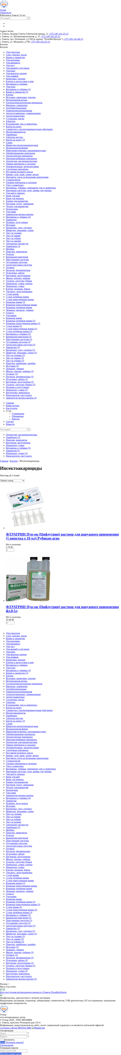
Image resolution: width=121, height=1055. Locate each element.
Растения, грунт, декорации (20, 203)
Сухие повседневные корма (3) (21, 328)
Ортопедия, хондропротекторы (21, 161)
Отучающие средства (16, 262)
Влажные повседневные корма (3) (23, 323)
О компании (18, 413)
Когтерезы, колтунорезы (18, 275)
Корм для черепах (15, 198)
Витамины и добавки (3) (18, 89)
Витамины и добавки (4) (18, 217)
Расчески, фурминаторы (18, 270)
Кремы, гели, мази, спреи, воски (22, 174)
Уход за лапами (13, 241)
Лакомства (11, 219)
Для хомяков (12, 76)
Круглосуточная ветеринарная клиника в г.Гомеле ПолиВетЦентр (33, 992)
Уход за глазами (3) (15, 355)
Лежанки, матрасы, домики (19, 310)
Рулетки (10, 254)
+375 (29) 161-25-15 (50, 36)
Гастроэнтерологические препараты (24, 102)
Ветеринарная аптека (16, 100)
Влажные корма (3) (15, 302)
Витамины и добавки (16, 84)
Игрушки (10, 225)
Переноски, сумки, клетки (19, 283)
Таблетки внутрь (14, 137)
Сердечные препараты (17, 169)
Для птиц (10, 86)
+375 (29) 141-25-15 (58, 34)
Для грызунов (13, 52)
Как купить (11, 408)
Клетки (9, 94)
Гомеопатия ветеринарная (19, 110)
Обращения (17, 416)
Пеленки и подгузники (17, 387)
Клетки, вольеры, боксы (18, 289)
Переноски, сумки (15, 286)
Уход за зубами (13, 238)
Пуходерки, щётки (15, 273)
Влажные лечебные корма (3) (20, 320)
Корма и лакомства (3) (17, 92)
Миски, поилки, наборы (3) (19, 371)
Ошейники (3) (13, 246)
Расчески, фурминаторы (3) (19, 376)
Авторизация (6, 1045)
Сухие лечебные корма (17, 297)
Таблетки (10, 121)
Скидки (10, 421)
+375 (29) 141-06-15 (73, 39)
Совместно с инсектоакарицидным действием (29, 129)
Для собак (11, 211)
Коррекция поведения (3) (18, 336)
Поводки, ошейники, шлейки (21, 363)
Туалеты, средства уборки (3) (20, 384)
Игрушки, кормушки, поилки (21, 97)
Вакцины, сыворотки (16, 105)
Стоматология (13, 180)
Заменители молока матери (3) (21, 398)
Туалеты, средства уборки (19, 281)
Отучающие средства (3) (18, 342)
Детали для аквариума (17, 206)
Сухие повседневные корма (20, 299)
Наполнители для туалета (19, 395)
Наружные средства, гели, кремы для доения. (29, 190)
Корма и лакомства (15, 57)
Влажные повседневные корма (21, 305)
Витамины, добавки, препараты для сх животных (31, 187)
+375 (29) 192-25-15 (40, 41)
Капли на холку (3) (15, 140)
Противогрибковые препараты (21, 158)
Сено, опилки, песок (16, 54)
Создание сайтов (16, 1028)
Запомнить (9, 1039)
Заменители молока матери (19, 214)
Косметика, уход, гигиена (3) (20, 350)
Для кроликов (13, 60)
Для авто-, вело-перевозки (19, 291)
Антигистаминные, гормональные (23, 113)
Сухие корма (12, 294)
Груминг (10, 267)
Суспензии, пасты (15, 118)
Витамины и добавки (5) (18, 334)
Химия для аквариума (17, 201)
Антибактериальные (16, 108)
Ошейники (11, 134)
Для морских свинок (16, 73)
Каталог (14, 461)
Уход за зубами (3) (15, 360)
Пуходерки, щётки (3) (17, 379)
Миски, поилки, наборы (18, 278)
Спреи (9, 142)
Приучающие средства (17, 259)
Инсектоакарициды (16, 132)
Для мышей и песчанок (17, 68)
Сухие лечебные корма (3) (19, 331)
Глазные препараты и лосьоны (21, 182)
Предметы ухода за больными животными (27, 177)
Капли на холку (14, 126)
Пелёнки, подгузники (17, 222)
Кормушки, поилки (15, 78)
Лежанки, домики (15, 368)
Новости (10, 424)
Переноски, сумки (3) (17, 390)
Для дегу (10, 65)
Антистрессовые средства (19, 265)
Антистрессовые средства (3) (20, 344)
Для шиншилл (13, 62)
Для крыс (10, 70)
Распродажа (12, 209)
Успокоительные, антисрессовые (22, 166)
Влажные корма (14, 318)
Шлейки (10, 249)
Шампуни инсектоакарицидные (22, 145)
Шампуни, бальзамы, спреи (20, 230)
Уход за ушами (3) (15, 358)
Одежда (10, 313)
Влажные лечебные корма (19, 307)
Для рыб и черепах (15, 193)
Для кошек (11, 315)
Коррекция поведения (17, 257)
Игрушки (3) (12, 366)
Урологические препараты (19, 156)
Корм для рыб (13, 195)
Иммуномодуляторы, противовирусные (26, 150)
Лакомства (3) (13, 347)
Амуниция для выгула (17, 243)
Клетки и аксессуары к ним (20, 81)
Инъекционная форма (17, 148)
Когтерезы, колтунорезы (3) (20, 382)
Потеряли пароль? (15, 1042)
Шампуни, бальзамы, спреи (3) (21, 352)
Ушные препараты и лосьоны (21, 164)
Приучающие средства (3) (19, 339)
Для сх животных (15, 185)
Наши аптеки (12, 405)
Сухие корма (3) (14, 326)
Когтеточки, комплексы (18, 392)
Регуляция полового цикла (19, 172)
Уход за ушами (13, 235)
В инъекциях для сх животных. (21, 124)
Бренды (15, 419)
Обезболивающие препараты (20, 153)
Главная (10, 403)
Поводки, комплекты (16, 251)
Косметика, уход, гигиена (19, 227)
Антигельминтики (15, 116)
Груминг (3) (12, 374)
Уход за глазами (14, 233)
